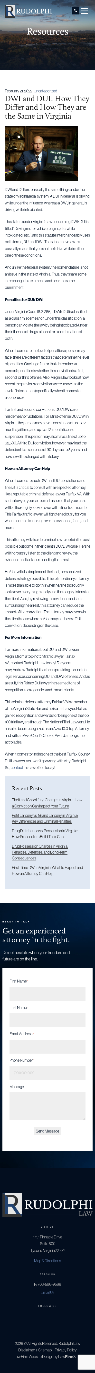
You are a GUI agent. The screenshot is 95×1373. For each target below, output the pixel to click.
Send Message (47, 1131)
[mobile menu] (84, 10)
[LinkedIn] (55, 1316)
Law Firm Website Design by (36, 1356)
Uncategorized (45, 91)
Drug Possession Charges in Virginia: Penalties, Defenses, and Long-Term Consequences (40, 852)
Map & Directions (47, 1261)
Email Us (47, 1292)
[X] (47, 1316)
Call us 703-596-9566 (75, 10)
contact (17, 767)
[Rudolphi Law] (28, 11)
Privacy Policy (66, 1350)
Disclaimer (26, 1350)
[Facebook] (39, 1316)
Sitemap (45, 1350)
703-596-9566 (49, 1284)
